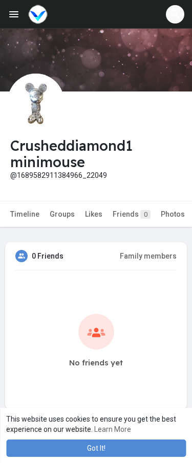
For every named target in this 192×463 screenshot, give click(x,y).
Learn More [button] (112, 429)
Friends (130, 214)
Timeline (24, 214)
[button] (175, 14)
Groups (62, 214)
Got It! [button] (96, 448)
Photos (173, 214)
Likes (93, 214)
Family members (148, 256)
